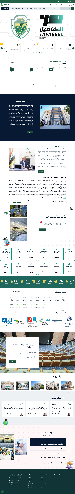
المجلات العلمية (24, 1)
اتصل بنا (13, 8)
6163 (49, 5)
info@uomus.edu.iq (57, 5)
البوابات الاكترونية (25, 8)
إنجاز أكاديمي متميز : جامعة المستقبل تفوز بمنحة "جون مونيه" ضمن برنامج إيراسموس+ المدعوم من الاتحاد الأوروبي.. (57, 82)
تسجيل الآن (4, 8)
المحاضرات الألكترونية (31, 481)
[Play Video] (58, 27)
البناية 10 (68, 387)
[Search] (61, 8)
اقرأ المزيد (6, 50)
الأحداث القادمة (17, 8)
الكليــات (41, 477)
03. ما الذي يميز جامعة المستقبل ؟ (56, 453)
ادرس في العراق (4, 1)
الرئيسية (53, 8)
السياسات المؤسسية (43, 483)
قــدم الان (29, 477)
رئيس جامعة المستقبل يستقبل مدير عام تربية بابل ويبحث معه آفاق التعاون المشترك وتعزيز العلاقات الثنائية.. (18, 82)
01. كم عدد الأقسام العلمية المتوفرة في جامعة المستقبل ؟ (51, 440)
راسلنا (30, 1)
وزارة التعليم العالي (30, 483)
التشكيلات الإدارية (34, 8)
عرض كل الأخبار (12, 62)
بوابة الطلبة (60, 1)
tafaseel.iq (64, 198)
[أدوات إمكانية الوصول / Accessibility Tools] (2, 491)
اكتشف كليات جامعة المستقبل (14, 291)
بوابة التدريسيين (66, 1)
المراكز (19, 1)
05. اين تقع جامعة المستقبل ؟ (57, 462)
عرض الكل (11, 311)
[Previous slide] (2, 48)
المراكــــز (41, 479)
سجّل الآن (12, 361)
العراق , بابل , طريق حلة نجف (69, 5)
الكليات (15, 1)
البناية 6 (9, 387)
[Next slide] (73, 48)
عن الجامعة (45, 8)
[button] (71, 1)
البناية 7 (24, 387)
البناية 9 (53, 387)
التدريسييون (10, 1)
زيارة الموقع (31, 257)
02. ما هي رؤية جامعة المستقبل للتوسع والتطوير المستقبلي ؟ (50, 448)
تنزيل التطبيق (6, 257)
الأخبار (50, 8)
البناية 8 (38, 387)
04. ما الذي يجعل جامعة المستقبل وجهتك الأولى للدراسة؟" (51, 457)
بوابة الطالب (30, 479)
